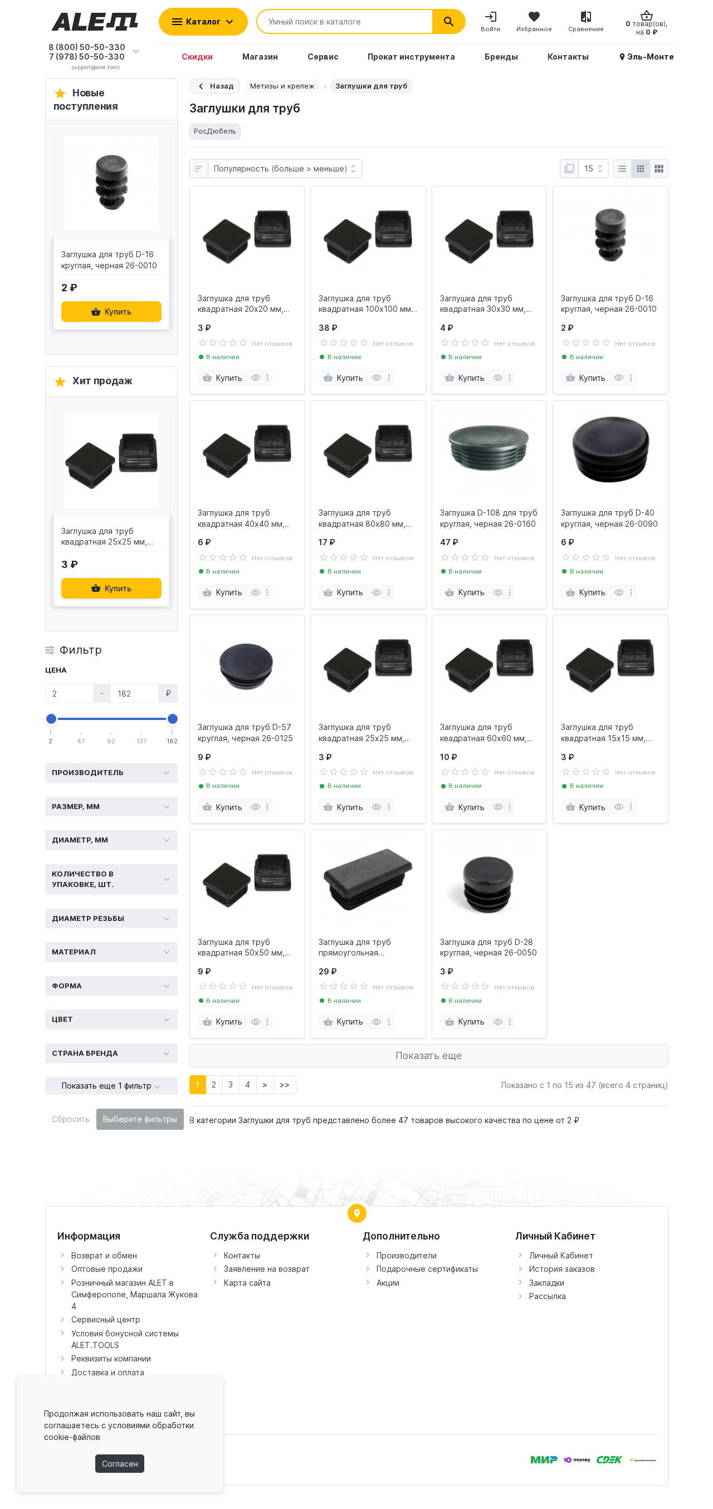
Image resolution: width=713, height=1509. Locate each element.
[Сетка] (640, 168)
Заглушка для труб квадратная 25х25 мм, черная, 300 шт (361, 732)
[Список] (622, 168)
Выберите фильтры (140, 1119)
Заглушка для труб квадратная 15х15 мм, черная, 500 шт (603, 732)
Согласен (120, 1463)
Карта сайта (247, 1282)
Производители (407, 1255)
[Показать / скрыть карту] (357, 1213)
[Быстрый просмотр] (158, 169)
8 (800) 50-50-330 (86, 47)
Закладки (546, 1282)
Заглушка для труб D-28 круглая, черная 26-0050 (488, 947)
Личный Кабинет (561, 1255)
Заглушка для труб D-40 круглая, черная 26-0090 (609, 518)
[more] (267, 377)
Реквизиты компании (111, 1358)
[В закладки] (158, 145)
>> (285, 1084)
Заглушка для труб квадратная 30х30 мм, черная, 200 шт (483, 304)
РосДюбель (215, 130)
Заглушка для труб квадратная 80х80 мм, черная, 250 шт (362, 518)
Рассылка (547, 1296)
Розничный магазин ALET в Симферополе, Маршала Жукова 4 (134, 1294)
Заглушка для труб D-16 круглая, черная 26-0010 (609, 303)
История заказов (562, 1268)
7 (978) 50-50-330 (87, 56)
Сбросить (71, 1119)
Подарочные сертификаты (427, 1268)
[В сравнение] (158, 193)
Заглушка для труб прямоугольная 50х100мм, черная (355, 947)
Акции (388, 1282)
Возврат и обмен (104, 1255)
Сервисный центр (105, 1319)
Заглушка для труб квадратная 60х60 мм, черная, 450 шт (483, 732)
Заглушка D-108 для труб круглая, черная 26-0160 (489, 518)
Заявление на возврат (267, 1268)
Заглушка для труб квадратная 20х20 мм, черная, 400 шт (241, 304)
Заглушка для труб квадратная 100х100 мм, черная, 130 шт (366, 304)
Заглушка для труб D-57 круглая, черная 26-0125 (245, 732)
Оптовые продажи (107, 1268)
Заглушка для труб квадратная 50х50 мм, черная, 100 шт (241, 947)
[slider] (51, 719)
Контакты (242, 1255)
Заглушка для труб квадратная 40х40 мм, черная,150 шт (241, 518)
